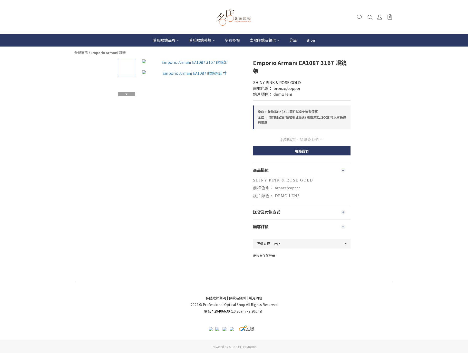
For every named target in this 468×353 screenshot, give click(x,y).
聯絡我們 (302, 151)
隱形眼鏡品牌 (164, 40)
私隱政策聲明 (216, 298)
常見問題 (255, 298)
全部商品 (81, 52)
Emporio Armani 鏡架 (108, 52)
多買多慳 (232, 40)
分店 (293, 40)
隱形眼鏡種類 (200, 40)
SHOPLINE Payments (242, 346)
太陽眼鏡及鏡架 (263, 40)
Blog (311, 40)
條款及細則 (237, 298)
